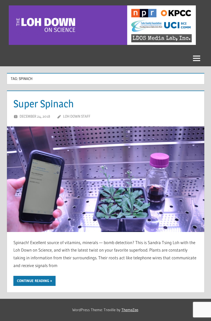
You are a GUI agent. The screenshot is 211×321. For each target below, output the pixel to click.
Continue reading (33, 280)
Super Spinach (43, 103)
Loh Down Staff (76, 116)
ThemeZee (129, 309)
